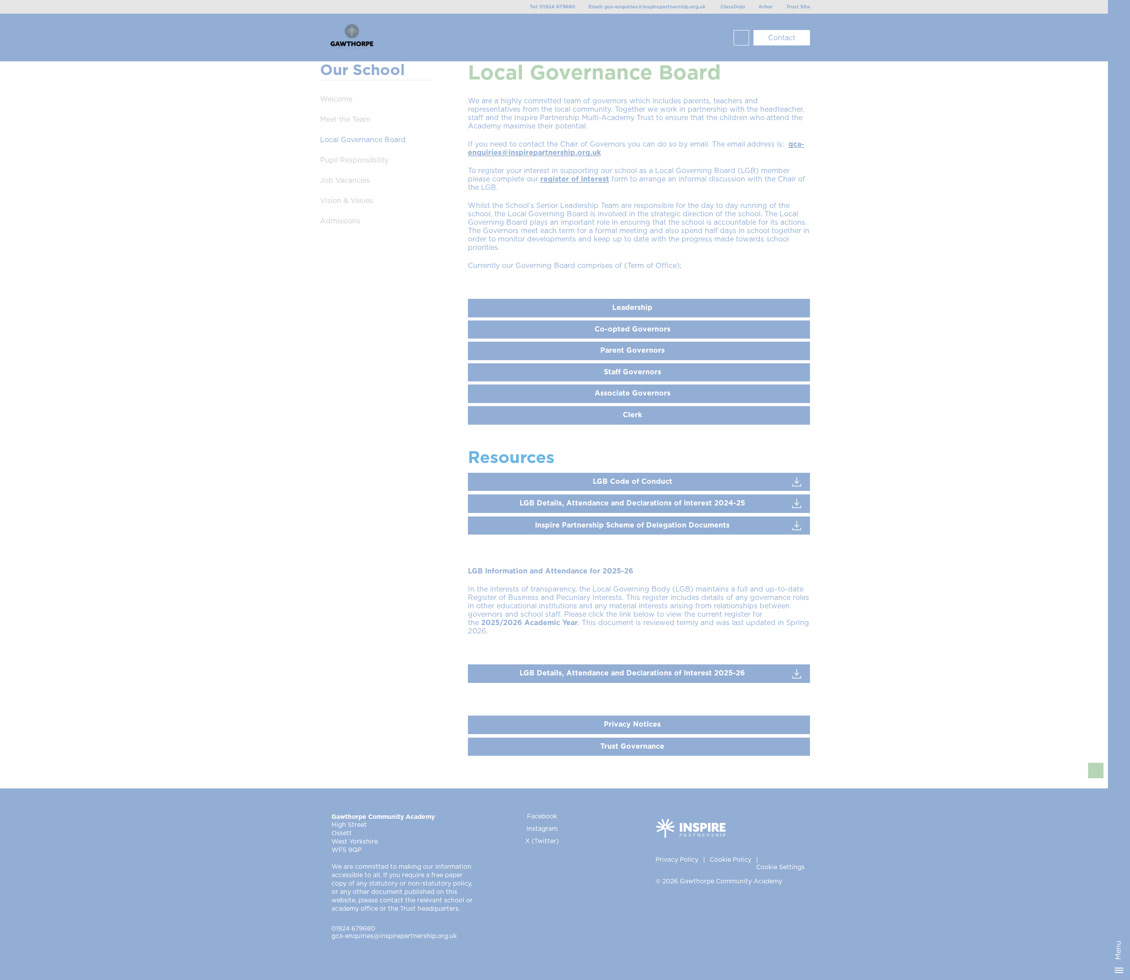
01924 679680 (353, 929)
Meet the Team (345, 119)
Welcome (336, 99)
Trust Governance (632, 746)
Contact (781, 37)
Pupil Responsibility (354, 160)
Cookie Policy (730, 860)
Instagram (542, 829)
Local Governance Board (363, 139)
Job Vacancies (345, 180)
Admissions (340, 221)
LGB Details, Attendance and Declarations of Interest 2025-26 (632, 673)
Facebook (542, 817)
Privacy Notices (632, 724)
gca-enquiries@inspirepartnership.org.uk (394, 936)
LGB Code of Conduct (632, 481)
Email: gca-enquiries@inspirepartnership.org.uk (647, 6)
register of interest (574, 179)
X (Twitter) (542, 841)
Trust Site (798, 6)
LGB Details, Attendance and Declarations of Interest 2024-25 (632, 503)
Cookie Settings (780, 867)
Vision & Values (346, 200)
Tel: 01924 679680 (552, 6)
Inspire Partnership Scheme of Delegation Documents (632, 525)
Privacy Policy (676, 860)
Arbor (765, 6)
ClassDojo (732, 6)
